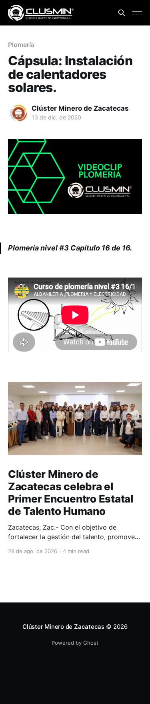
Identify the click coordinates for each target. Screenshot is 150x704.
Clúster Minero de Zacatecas (80, 108)
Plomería (21, 45)
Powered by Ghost (75, 642)
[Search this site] (121, 12)
